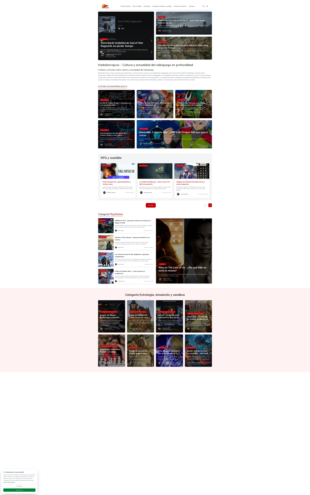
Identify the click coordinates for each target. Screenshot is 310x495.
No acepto (19, 486)
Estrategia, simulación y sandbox (162, 6)
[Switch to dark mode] (207, 6)
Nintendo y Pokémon (180, 6)
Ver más (150, 205)
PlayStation (147, 6)
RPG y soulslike (137, 6)
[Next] (210, 205)
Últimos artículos (126, 6)
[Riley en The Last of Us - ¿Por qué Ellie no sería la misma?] (184, 251)
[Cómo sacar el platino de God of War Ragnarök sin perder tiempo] (126, 36)
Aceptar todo (19, 490)
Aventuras (192, 6)
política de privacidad (9, 482)
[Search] (203, 6)
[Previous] (205, 205)
